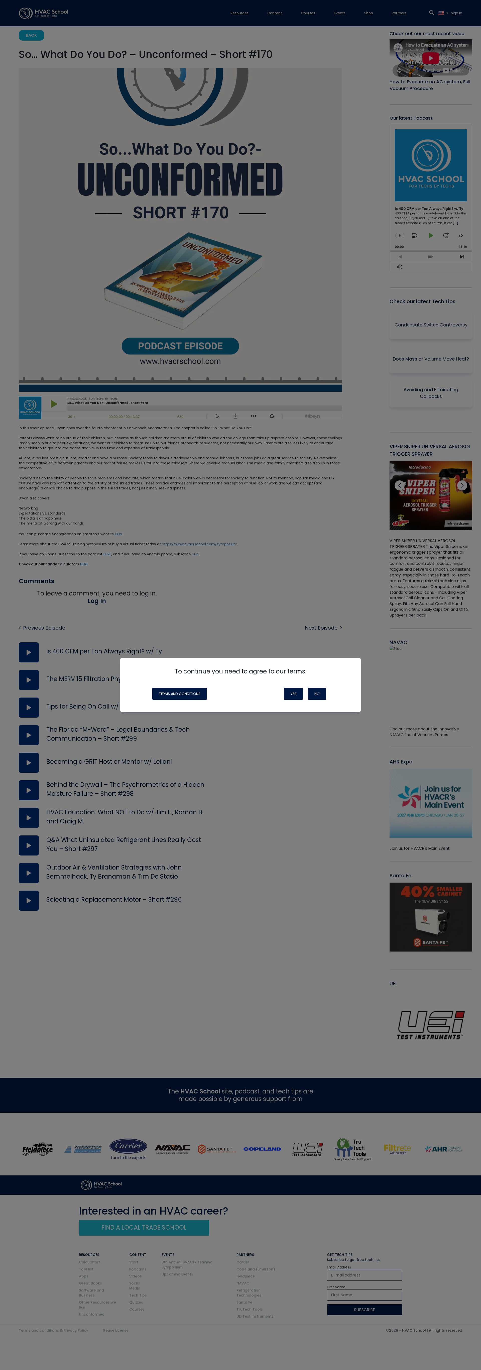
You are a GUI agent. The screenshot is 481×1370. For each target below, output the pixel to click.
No (317, 693)
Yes (293, 693)
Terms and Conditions (179, 693)
